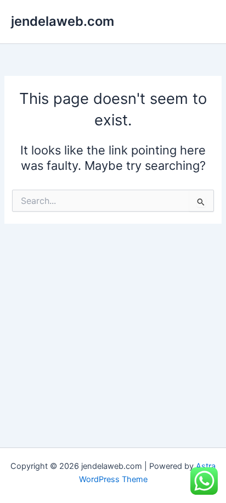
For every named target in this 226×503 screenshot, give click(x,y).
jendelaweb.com (62, 21)
